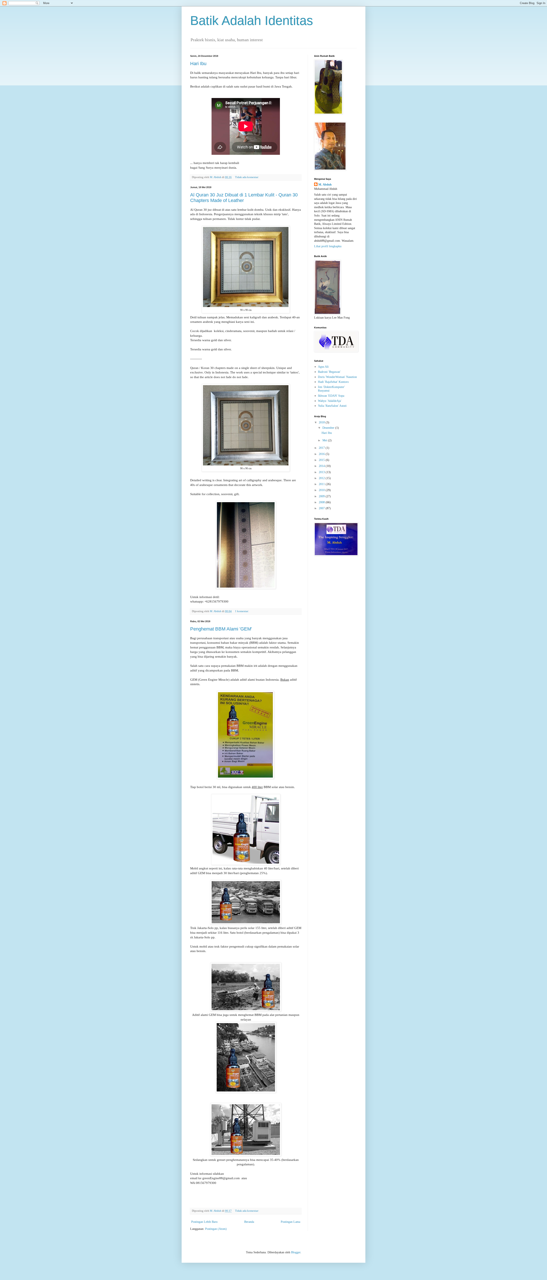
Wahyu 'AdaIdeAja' (329, 400)
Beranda (249, 1221)
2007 (322, 508)
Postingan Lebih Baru (204, 1221)
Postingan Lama (290, 1221)
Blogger (295, 1252)
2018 (322, 422)
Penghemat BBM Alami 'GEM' (221, 629)
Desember (328, 427)
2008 (322, 502)
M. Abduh (325, 184)
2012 (322, 478)
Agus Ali (323, 366)
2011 (322, 484)
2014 (322, 466)
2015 (322, 460)
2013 (322, 472)
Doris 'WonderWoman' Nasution (337, 377)
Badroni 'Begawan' (329, 371)
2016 (322, 454)
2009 (322, 496)
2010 (322, 490)
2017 (322, 447)
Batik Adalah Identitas (251, 20)
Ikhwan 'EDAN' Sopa (331, 395)
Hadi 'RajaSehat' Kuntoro (333, 381)
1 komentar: (242, 611)
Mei (325, 440)
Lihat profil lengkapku (327, 246)
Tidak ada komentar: (247, 177)
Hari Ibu (198, 63)
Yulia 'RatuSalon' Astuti (332, 405)
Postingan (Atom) (216, 1228)
